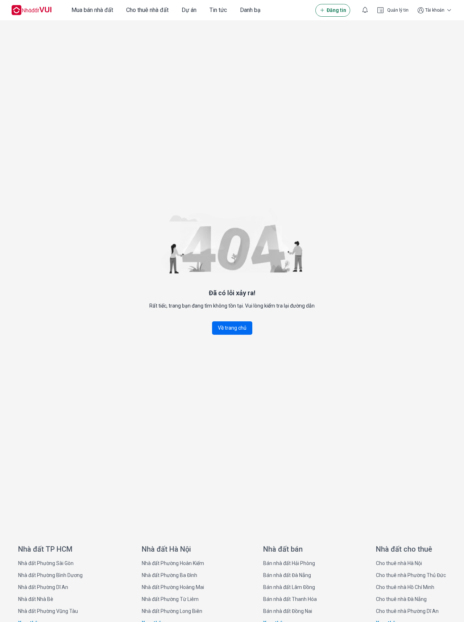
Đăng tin (336, 10)
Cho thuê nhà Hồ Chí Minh (405, 587)
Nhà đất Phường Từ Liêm (170, 599)
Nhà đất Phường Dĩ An (43, 587)
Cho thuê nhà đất (147, 10)
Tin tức (218, 10)
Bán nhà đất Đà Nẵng (287, 575)
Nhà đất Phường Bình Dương (50, 575)
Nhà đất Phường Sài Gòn (46, 563)
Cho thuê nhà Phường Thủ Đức (411, 575)
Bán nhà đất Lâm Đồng (289, 587)
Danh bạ (250, 10)
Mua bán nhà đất (92, 10)
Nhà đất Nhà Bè (35, 599)
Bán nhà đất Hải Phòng (289, 563)
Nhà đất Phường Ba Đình (169, 575)
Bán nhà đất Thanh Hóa (290, 599)
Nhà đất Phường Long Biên (172, 611)
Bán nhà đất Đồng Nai (287, 611)
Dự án (189, 10)
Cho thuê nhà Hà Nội (399, 563)
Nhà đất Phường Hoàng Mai (173, 587)
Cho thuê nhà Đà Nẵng (401, 599)
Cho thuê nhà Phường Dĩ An (407, 611)
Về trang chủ (232, 328)
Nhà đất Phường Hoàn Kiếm (173, 563)
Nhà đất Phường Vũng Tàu (48, 611)
